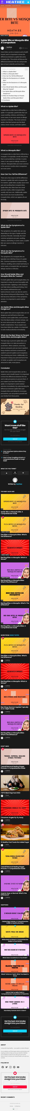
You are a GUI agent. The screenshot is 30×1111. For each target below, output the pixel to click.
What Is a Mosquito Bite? (10, 74)
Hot (3, 749)
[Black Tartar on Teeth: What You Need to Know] (15, 966)
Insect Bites (5, 532)
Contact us (17, 1106)
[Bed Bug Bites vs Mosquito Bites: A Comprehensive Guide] (15, 616)
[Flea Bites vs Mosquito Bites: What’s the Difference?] (15, 525)
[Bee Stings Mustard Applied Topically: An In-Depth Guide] (15, 697)
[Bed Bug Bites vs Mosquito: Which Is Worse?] (15, 548)
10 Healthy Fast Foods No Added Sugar (15, 842)
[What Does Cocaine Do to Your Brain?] (15, 950)
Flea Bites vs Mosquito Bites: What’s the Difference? (14, 535)
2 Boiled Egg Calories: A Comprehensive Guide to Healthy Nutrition (15, 922)
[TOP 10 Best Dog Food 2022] (15, 783)
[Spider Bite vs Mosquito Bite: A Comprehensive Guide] (15, 502)
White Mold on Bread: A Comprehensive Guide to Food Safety (15, 940)
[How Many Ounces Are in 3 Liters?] (15, 1002)
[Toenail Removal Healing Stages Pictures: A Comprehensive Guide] (15, 757)
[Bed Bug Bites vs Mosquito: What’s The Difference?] (15, 593)
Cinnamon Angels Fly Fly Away (12, 817)
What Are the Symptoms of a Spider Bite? (14, 79)
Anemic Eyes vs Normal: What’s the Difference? (14, 894)
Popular (3, 825)
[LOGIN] (28, 2)
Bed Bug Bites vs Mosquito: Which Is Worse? (14, 558)
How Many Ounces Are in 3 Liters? (15, 1010)
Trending (3, 517)
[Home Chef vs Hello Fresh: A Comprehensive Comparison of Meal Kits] (15, 984)
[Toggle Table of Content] (26, 69)
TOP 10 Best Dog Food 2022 (10, 793)
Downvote (23, 473)
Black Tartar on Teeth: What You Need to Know (15, 975)
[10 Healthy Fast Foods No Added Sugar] (15, 832)
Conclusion (6, 100)
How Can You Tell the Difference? (13, 76)
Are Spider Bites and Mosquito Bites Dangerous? (14, 92)
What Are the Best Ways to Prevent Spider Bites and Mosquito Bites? (13, 97)
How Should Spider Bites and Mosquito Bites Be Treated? (15, 88)
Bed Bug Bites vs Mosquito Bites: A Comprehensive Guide (13, 627)
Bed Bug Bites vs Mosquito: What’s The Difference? (15, 604)
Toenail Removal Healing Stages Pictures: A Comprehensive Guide (13, 767)
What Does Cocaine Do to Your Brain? (15, 958)
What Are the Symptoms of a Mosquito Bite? (15, 83)
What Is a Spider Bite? (9, 71)
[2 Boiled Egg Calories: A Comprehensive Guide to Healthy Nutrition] (15, 913)
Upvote (6, 473)
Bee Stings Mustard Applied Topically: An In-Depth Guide (15, 708)
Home (11, 1106)
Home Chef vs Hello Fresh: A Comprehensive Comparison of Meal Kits (15, 993)
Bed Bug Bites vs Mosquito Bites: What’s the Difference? (12, 581)
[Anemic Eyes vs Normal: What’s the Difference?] (15, 883)
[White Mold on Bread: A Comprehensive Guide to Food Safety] (15, 931)
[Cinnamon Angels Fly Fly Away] (15, 808)
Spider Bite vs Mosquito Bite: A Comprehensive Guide (12, 513)
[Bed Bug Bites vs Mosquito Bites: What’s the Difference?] (15, 570)
